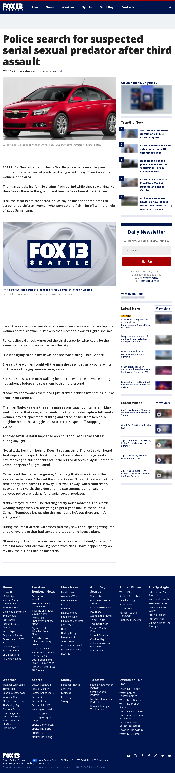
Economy (66, 697)
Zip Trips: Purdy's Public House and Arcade (134, 457)
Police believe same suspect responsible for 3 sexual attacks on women (47, 289)
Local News (67, 592)
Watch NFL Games (129, 688)
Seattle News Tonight (39, 598)
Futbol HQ (37, 732)
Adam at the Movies (101, 615)
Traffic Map (9, 688)
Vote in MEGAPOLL (101, 607)
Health (64, 629)
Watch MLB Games (130, 700)
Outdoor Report (99, 639)
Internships (9, 631)
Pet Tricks (95, 611)
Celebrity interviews (130, 619)
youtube (128, 755)
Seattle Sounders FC (43, 692)
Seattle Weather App (14, 692)
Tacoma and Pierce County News (42, 612)
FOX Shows (9, 619)
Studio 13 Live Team (130, 596)
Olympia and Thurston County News (41, 631)
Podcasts (97, 680)
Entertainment (69, 612)
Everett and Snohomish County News (42, 621)
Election (65, 608)
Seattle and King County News (41, 605)
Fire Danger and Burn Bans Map (12, 715)
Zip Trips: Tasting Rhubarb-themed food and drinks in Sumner (136, 412)
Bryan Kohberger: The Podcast (100, 708)
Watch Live (96, 596)
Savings (65, 701)
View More (163, 308)
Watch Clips (125, 592)
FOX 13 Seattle (10, 71)
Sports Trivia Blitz (41, 728)
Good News (67, 641)
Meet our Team (11, 607)
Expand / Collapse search (170, 7)
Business (66, 692)
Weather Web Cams (14, 684)
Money (66, 680)
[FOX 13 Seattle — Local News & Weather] (14, 7)
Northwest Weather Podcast (101, 700)
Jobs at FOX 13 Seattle (11, 625)
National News (69, 600)
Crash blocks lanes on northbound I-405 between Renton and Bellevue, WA (135, 369)
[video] (163, 413)
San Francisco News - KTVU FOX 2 (43, 654)
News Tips (8, 592)
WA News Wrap (69, 596)
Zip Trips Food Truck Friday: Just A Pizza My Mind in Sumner (136, 443)
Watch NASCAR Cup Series (130, 705)
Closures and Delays (14, 701)
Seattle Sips (125, 608)
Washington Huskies (43, 709)
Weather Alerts (11, 697)
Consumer (66, 625)
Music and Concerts (72, 620)
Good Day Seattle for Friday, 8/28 (136, 426)
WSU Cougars (39, 713)
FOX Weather (10, 727)
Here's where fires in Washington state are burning (132, 354)
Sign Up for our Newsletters (11, 602)
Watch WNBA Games (131, 729)
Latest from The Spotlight (158, 594)
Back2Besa (96, 650)
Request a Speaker (13, 635)
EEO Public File (11, 654)
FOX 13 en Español (71, 645)
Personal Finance (70, 684)
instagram (135, 755)
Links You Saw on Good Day (100, 645)
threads (156, 755)
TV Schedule (9, 615)
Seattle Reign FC (41, 705)
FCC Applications (12, 658)
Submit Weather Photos (99, 629)
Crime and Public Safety (158, 609)
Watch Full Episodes (160, 599)
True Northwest (99, 624)
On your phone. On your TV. (139, 83)
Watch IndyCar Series (131, 711)
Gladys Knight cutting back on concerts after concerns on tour (135, 384)
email (169, 755)
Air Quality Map (11, 705)
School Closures (99, 635)
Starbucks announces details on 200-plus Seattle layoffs (154, 134)
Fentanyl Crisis (156, 618)
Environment (68, 637)
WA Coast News (41, 648)
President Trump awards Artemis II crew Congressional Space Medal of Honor (136, 323)
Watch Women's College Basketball (129, 724)
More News (70, 587)
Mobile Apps (9, 596)
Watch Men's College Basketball (131, 717)
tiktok (149, 755)
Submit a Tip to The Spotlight (159, 624)
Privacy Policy (150, 277)
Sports (37, 680)
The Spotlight (159, 587)
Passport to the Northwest (128, 614)
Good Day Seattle (97, 589)
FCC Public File (11, 650)
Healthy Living (68, 633)
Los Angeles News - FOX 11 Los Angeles (43, 661)
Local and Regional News (43, 589)
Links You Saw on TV (14, 611)
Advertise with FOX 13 (13, 641)
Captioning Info (11, 646)
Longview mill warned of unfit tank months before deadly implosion (134, 339)
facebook (142, 755)
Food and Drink (69, 616)
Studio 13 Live (130, 587)
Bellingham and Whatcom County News (41, 641)
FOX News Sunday (71, 649)
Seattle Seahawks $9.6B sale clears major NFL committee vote (155, 149)
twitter (162, 755)
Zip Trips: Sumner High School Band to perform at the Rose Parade (135, 473)
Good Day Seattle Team (100, 602)
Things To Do (97, 619)
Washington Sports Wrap (42, 719)
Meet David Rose (158, 603)
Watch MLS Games (130, 733)
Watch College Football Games (128, 694)
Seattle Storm (39, 697)
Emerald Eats (126, 604)
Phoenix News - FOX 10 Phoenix (43, 668)
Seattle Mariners (41, 688)
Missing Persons (158, 614)
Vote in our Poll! (132, 294)
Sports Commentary (43, 724)
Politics (65, 604)
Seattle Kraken (40, 701)
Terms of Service (149, 280)
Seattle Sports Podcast (98, 693)
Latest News (130, 308)
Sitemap (65, 653)
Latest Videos (131, 403)
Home (7, 587)
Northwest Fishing (42, 737)
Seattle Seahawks (41, 684)
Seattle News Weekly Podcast (101, 686)
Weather (9, 680)
